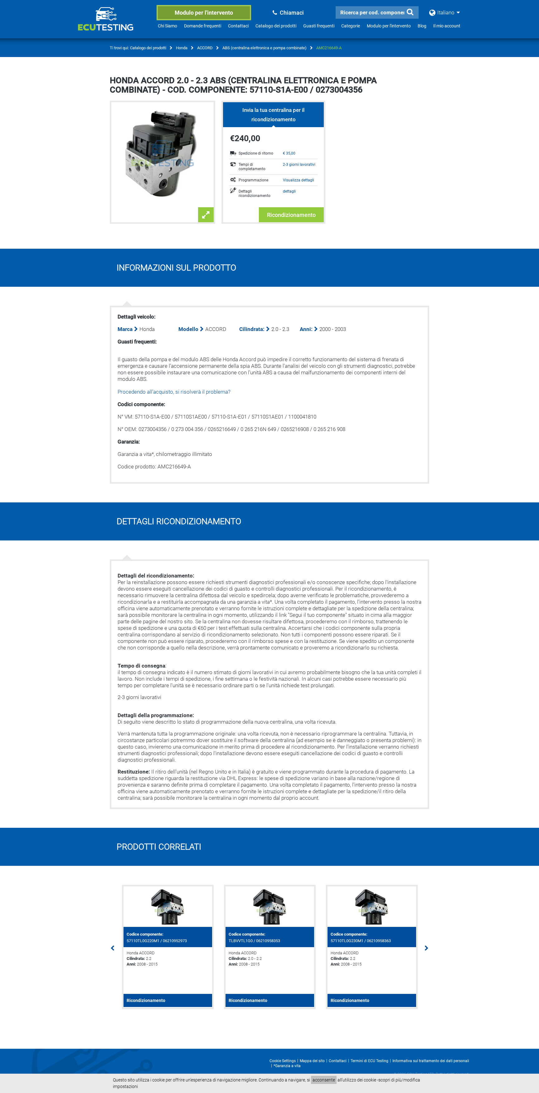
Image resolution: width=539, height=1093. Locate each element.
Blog (422, 25)
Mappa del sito (312, 1061)
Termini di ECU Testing (369, 1061)
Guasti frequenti (318, 25)
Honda (181, 48)
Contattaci (238, 25)
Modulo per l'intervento (204, 12)
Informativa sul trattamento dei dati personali (430, 1061)
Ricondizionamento (291, 215)
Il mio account (446, 25)
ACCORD (205, 48)
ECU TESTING (114, 23)
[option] (168, 947)
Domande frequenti (202, 25)
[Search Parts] (409, 12)
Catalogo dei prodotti (275, 25)
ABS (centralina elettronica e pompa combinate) (264, 48)
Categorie (350, 25)
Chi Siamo (167, 25)
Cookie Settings (283, 1061)
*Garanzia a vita (287, 1066)
